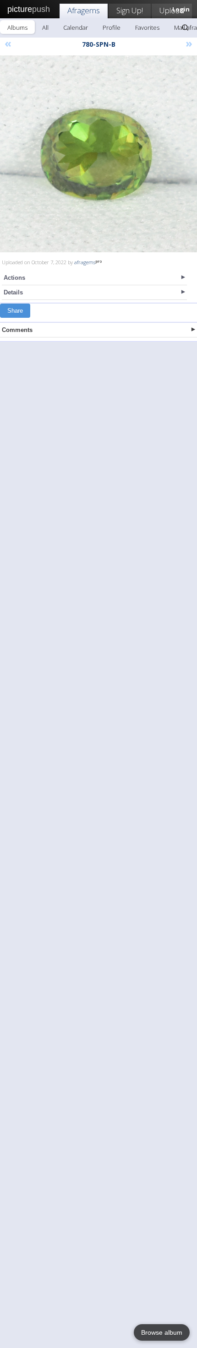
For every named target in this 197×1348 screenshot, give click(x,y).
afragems (84, 262)
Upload (171, 10)
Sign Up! (129, 10)
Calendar (75, 27)
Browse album (161, 1332)
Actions (14, 277)
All (45, 27)
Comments (17, 329)
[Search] (185, 27)
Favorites (147, 27)
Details (13, 292)
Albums (17, 27)
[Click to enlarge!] (98, 153)
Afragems (83, 10)
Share (15, 310)
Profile (111, 27)
